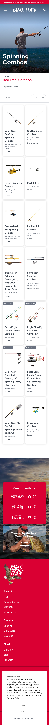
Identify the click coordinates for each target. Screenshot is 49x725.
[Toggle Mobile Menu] (5, 10)
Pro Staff (25, 543)
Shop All (8, 626)
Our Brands (9, 630)
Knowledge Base (12, 602)
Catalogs (8, 635)
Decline (23, 711)
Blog (6, 654)
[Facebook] (29, 496)
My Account (10, 612)
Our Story (8, 649)
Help (6, 597)
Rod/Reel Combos (17, 80)
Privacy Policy (13, 698)
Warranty (8, 607)
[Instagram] (34, 496)
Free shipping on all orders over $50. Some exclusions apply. (23, 2)
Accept (23, 705)
